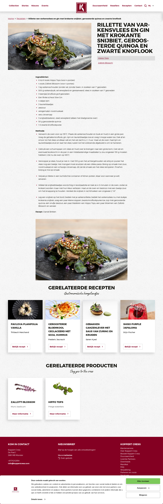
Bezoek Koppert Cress (130, 454)
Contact (138, 5)
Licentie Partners (127, 459)
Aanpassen (141, 488)
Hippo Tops (103, 58)
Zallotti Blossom (105, 63)
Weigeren (143, 495)
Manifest (124, 464)
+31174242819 (13, 461)
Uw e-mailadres (65, 455)
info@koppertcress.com (18, 463)
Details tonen (36, 499)
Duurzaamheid (100, 5)
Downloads (125, 462)
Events (45, 5)
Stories (25, 5)
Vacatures (124, 475)
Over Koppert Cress (128, 451)
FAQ (122, 467)
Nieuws (35, 5)
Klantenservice (126, 448)
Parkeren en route (128, 472)
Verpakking (125, 470)
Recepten (127, 5)
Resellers (114, 5)
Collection (14, 5)
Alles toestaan (143, 481)
